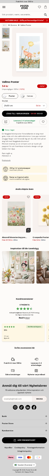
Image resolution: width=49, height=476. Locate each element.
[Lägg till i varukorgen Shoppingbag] (28, 230)
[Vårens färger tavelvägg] (18, 267)
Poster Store (30, 470)
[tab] (39, 7)
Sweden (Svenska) (25, 465)
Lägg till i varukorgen (24, 114)
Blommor (14, 25)
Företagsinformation (35, 447)
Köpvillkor (8, 447)
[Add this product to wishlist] (43, 122)
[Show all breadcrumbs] (5, 25)
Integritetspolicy (25, 451)
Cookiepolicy (19, 447)
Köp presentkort (26, 440)
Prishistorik (6, 160)
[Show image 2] (6, 46)
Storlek (5, 101)
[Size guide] (6, 122)
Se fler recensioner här (24, 348)
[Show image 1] (6, 33)
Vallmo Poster (25, 25)
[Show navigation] (4, 7)
